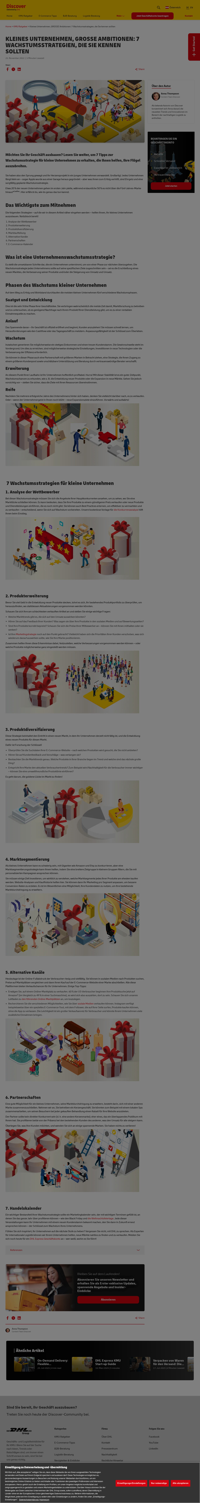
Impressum (44, 1499)
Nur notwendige (159, 1483)
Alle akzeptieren (180, 1483)
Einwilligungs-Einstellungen (131, 1483)
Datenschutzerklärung (29, 1499)
